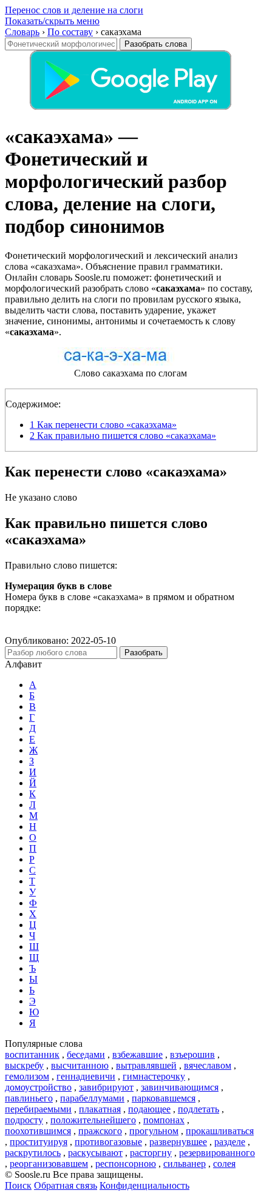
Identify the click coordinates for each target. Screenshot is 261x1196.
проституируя (38, 1142)
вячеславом (207, 1065)
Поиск (18, 1185)
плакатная (100, 1109)
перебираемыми (38, 1109)
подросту (24, 1120)
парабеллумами (92, 1098)
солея (224, 1163)
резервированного (217, 1153)
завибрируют (106, 1087)
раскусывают (95, 1153)
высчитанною (80, 1065)
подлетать (198, 1109)
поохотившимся (38, 1131)
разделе (229, 1142)
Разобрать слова (155, 43)
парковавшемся (163, 1098)
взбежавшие (137, 1054)
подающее (149, 1109)
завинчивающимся (180, 1087)
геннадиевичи (85, 1076)
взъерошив (192, 1054)
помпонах (164, 1120)
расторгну (151, 1153)
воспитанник (32, 1054)
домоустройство (38, 1087)
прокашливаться (220, 1131)
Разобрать (143, 652)
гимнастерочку (154, 1076)
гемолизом (27, 1076)
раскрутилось (33, 1153)
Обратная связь (65, 1185)
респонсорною (125, 1163)
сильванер (184, 1163)
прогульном (153, 1131)
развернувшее (178, 1142)
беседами (86, 1054)
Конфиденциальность (144, 1185)
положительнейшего (93, 1120)
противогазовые (108, 1142)
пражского (100, 1131)
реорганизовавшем (49, 1163)
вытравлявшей (146, 1065)
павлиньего (29, 1098)
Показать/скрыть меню (52, 21)
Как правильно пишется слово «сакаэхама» (123, 435)
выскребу (24, 1065)
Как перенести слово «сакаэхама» (103, 424)
